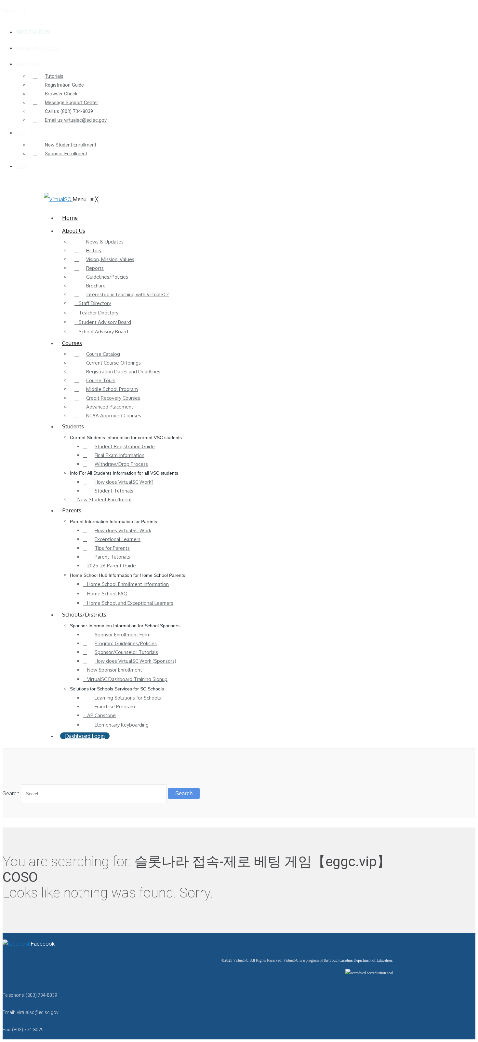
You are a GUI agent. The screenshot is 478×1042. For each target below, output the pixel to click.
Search (11, 793)
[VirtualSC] (58, 199)
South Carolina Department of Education (360, 960)
